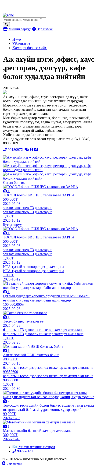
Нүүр (16, 39)
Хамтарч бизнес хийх (29, 48)
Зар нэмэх (44, 29)
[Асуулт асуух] (27, 150)
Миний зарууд (19, 29)
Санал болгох (14, 183)
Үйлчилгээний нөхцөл (36, 447)
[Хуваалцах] (36, 150)
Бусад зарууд (13, 225)
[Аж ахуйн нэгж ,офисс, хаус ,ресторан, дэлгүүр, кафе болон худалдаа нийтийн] (50, 161)
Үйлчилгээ (21, 44)
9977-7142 (24, 451)
